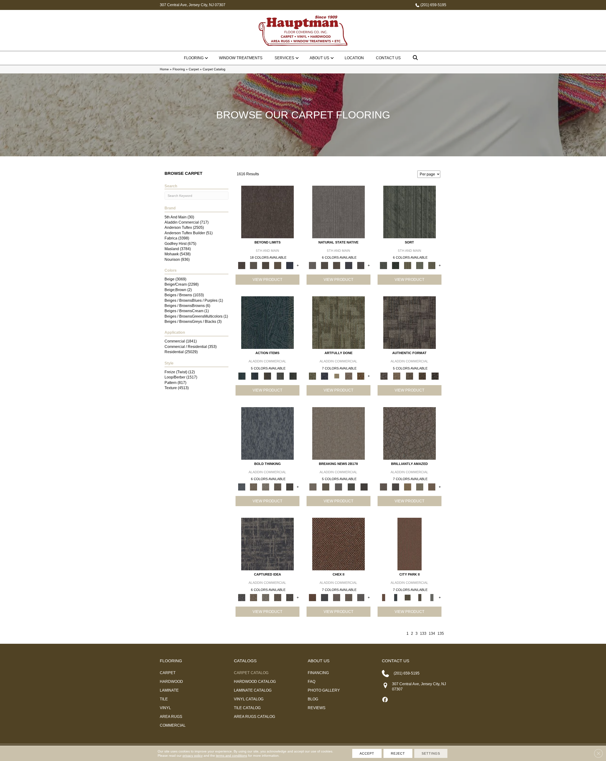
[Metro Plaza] (348, 597)
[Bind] (409, 211)
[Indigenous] (336, 265)
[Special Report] (325, 486)
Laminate (169, 690)
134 (432, 633)
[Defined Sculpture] (396, 376)
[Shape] (267, 433)
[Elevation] (265, 265)
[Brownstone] (267, 376)
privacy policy (193, 755)
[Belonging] (338, 211)
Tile (164, 699)
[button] (206, 58)
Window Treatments (241, 58)
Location (354, 58)
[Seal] (290, 486)
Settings (431, 753)
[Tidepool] (267, 322)
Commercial (173, 725)
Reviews (316, 708)
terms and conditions (231, 755)
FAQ (311, 682)
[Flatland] (290, 265)
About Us (319, 58)
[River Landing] (324, 597)
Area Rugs (171, 717)
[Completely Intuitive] (407, 486)
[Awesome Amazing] (348, 376)
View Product (267, 280)
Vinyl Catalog (248, 699)
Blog (313, 699)
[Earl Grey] (280, 376)
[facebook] (385, 700)
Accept (367, 753)
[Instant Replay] (338, 486)
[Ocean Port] (254, 376)
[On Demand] (351, 486)
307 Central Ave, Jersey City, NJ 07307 (192, 5)
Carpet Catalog (251, 673)
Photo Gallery (324, 690)
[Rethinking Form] (422, 376)
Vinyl (165, 708)
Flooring (194, 58)
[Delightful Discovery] (338, 322)
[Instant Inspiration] (432, 486)
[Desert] (253, 265)
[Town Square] (361, 597)
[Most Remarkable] (324, 376)
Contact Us (388, 58)
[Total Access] (364, 486)
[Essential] (324, 265)
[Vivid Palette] (361, 376)
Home (164, 69)
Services (284, 58)
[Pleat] (419, 265)
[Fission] (277, 486)
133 (423, 633)
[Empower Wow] (419, 486)
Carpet (194, 69)
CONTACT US (395, 660)
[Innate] (348, 265)
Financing (318, 673)
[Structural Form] (435, 376)
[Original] (361, 265)
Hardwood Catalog (255, 682)
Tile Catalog (247, 708)
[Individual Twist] (409, 376)
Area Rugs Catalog (254, 717)
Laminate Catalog (253, 690)
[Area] (267, 211)
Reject (398, 753)
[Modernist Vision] (336, 376)
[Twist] (432, 265)
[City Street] (293, 376)
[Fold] (407, 265)
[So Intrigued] (409, 433)
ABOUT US (319, 660)
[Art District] (336, 597)
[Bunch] (395, 265)
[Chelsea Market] (338, 543)
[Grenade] (253, 486)
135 (440, 633)
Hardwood (171, 682)
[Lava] (265, 486)
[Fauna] (277, 265)
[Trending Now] (338, 433)
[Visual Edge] (409, 322)
